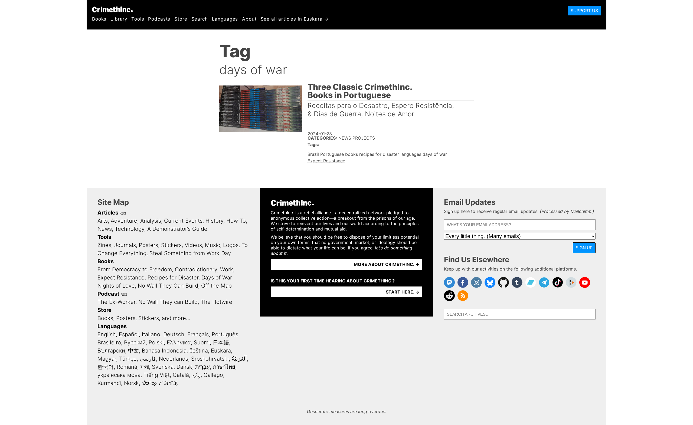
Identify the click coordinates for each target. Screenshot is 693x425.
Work (226, 269)
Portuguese (332, 154)
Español (129, 334)
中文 (133, 350)
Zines (104, 245)
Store (180, 19)
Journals (125, 245)
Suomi (202, 342)
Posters (148, 245)
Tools (137, 19)
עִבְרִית (202, 367)
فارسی (148, 358)
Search (199, 19)
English (106, 334)
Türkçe (128, 358)
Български (111, 350)
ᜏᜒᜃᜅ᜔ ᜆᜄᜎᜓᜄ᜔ (160, 383)
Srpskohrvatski (210, 358)
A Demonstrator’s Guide (177, 229)
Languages (225, 19)
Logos (230, 245)
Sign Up (584, 247)
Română (127, 367)
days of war (435, 154)
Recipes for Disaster (173, 277)
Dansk (184, 367)
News (344, 138)
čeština (198, 350)
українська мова (118, 375)
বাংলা (144, 367)
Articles (107, 212)
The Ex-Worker (116, 302)
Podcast (108, 294)
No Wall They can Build (168, 302)
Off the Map (216, 285)
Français (198, 334)
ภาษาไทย (224, 367)
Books (99, 19)
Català (181, 375)
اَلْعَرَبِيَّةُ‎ (239, 358)
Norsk (131, 383)
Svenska (163, 367)
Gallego (213, 375)
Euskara (221, 350)
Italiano (151, 334)
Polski (156, 342)
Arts (102, 221)
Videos (193, 245)
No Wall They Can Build (168, 285)
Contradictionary (196, 269)
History (214, 221)
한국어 (105, 367)
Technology (129, 229)
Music (212, 245)
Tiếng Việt (156, 375)
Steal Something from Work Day (190, 253)
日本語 (221, 342)
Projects (363, 138)
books (351, 154)
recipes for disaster (379, 154)
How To (236, 221)
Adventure (124, 221)
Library (118, 19)
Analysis (150, 221)
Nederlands (173, 358)
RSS (123, 213)
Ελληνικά (179, 342)
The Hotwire (216, 302)
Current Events (183, 221)
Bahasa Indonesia (164, 350)
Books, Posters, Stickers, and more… (144, 318)
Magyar (106, 358)
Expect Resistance (326, 160)
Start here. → (402, 292)
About (249, 19)
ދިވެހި (196, 375)
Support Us (584, 10)
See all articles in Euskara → (295, 19)
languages (410, 154)
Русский (135, 342)
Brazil (313, 154)
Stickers (171, 245)
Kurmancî (109, 383)
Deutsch (173, 334)
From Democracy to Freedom (134, 269)
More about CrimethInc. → (386, 264)
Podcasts (159, 19)
